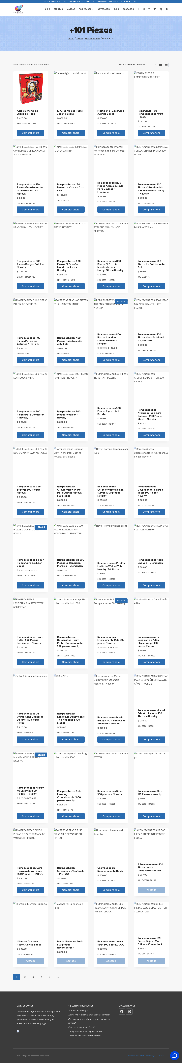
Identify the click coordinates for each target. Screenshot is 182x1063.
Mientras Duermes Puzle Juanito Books (29, 943)
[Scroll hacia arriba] (175, 1049)
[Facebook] (122, 1012)
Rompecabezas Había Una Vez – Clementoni (151, 561)
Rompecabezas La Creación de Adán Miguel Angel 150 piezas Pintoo (149, 641)
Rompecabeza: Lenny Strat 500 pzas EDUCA (110, 943)
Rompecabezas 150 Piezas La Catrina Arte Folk (70, 187)
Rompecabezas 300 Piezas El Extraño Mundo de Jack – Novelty (69, 265)
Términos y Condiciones (155, 1056)
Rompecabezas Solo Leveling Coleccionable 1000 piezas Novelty (69, 795)
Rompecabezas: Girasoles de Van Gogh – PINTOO (70, 870)
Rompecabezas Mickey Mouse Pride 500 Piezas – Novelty (30, 790)
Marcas (71, 9)
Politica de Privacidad (135, 1056)
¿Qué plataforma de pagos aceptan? (86, 1031)
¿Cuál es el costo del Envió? (81, 1027)
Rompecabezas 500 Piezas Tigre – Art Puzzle (109, 411)
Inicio (47, 9)
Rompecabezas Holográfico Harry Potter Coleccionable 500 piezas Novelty (70, 641)
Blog (116, 9)
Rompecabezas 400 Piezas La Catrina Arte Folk (151, 264)
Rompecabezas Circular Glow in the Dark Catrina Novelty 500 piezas (69, 491)
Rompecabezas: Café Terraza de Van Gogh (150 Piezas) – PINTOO (30, 870)
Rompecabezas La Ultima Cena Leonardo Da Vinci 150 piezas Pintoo (30, 718)
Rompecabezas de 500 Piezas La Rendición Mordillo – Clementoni (70, 562)
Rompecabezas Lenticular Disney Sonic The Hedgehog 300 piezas (70, 718)
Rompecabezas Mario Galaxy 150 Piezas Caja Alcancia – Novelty (111, 720)
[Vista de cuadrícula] (160, 65)
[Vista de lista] (166, 65)
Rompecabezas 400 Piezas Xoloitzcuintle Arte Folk (69, 340)
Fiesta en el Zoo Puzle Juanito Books (110, 112)
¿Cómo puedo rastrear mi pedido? (84, 1035)
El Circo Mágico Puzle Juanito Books (70, 112)
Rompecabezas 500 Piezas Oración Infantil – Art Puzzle (151, 337)
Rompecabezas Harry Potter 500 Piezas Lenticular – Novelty (30, 640)
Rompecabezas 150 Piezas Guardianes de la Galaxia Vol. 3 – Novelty (30, 189)
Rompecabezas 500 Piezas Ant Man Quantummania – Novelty (109, 339)
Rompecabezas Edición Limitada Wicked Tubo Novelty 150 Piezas (111, 566)
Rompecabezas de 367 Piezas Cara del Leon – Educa (30, 562)
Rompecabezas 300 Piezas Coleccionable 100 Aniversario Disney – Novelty (151, 189)
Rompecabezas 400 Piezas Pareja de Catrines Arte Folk (28, 340)
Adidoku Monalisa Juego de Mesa (27, 112)
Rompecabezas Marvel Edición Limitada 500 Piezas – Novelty (151, 713)
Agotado (151, 889)
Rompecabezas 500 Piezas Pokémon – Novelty (68, 414)
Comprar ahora (30, 132)
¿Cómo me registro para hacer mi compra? (89, 1014)
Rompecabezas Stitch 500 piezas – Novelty (110, 792)
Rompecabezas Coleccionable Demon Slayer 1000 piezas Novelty (110, 491)
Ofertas (58, 9)
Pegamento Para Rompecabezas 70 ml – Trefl (150, 113)
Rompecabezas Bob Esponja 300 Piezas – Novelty (29, 489)
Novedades (104, 9)
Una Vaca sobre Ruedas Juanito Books (110, 869)
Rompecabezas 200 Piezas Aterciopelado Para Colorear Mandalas (110, 187)
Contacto (128, 9)
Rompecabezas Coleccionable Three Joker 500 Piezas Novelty (150, 491)
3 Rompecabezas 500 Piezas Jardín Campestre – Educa (150, 867)
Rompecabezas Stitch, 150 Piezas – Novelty (151, 792)
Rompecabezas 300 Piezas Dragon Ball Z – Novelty (30, 264)
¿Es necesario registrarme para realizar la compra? (89, 1021)
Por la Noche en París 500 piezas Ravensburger (70, 944)
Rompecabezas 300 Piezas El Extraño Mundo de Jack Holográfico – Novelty (110, 265)
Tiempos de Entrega (78, 1010)
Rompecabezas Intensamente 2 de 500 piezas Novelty (110, 640)
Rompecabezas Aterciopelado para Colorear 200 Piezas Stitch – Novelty (150, 414)
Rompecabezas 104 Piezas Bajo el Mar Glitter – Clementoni (150, 941)
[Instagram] (129, 1012)
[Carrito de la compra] (160, 9)
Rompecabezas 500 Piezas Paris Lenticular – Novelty (30, 414)
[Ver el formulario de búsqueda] (166, 9)
